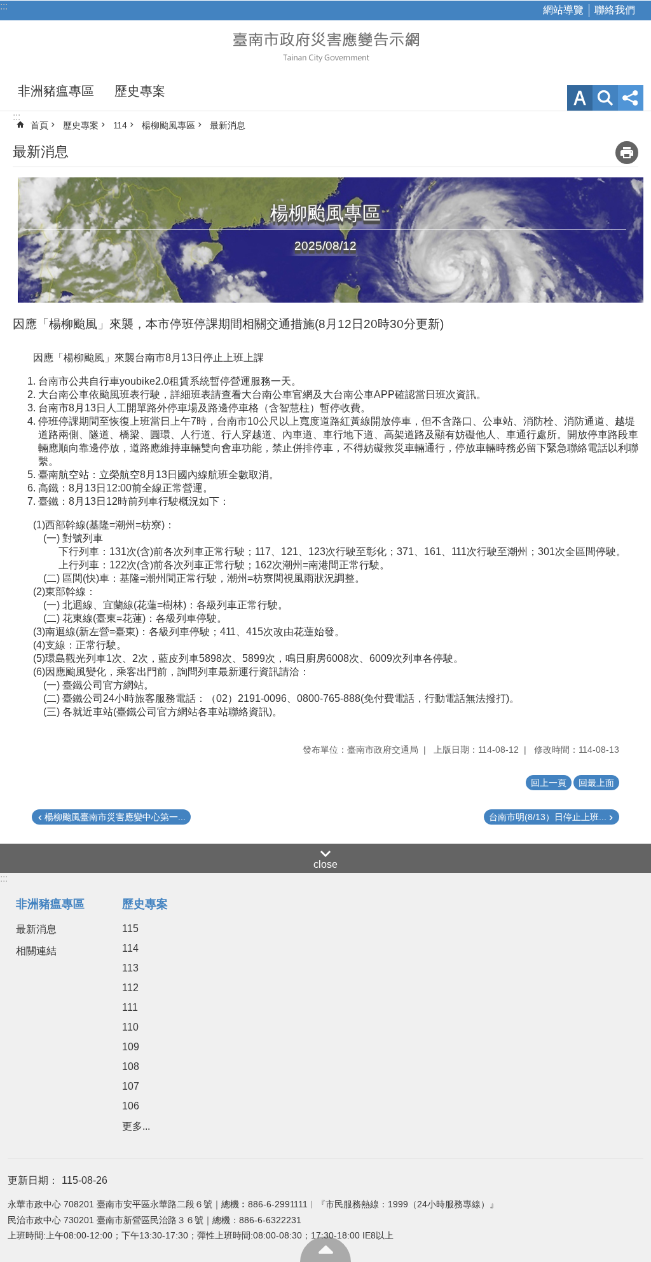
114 (120, 125)
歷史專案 (139, 91)
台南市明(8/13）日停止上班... (547, 817)
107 (130, 1086)
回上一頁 (548, 783)
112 (130, 987)
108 (130, 1066)
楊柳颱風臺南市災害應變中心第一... (115, 817)
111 (130, 1007)
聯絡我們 (614, 9)
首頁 (39, 125)
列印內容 (626, 152)
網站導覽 (563, 9)
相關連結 (36, 950)
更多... (136, 1126)
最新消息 (227, 125)
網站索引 (605, 98)
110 (130, 1027)
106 (130, 1106)
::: (4, 6)
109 (130, 1046)
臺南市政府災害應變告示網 (325, 45)
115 (130, 928)
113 (130, 968)
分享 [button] (630, 98)
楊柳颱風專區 (168, 125)
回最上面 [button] (596, 783)
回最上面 (325, 1249)
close (325, 864)
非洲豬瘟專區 (56, 91)
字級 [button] (580, 98)
